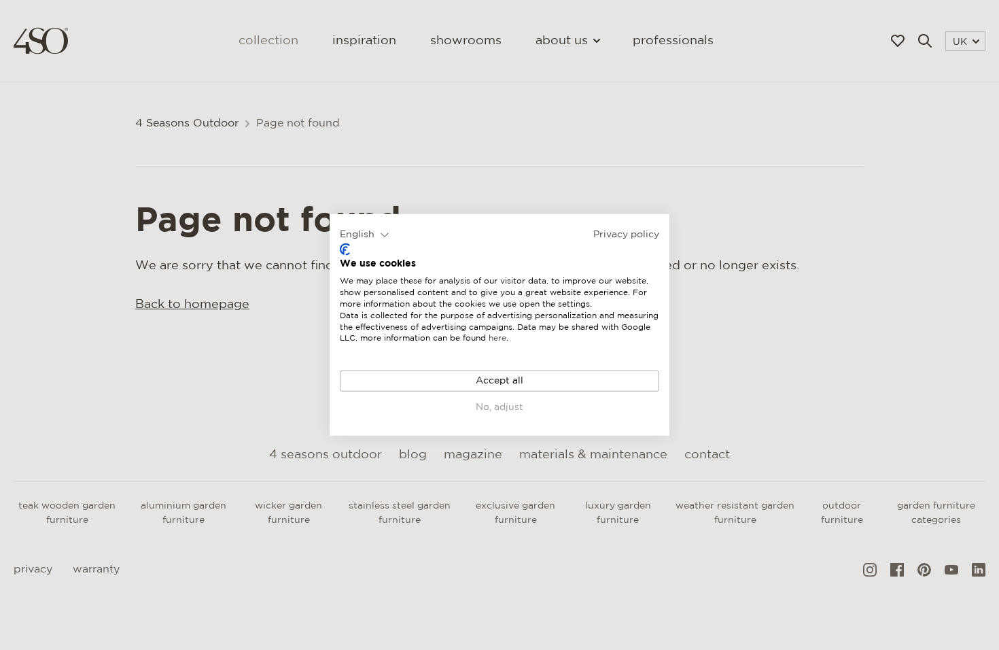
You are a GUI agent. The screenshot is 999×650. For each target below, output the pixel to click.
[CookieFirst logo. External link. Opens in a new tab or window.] (345, 249)
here (497, 338)
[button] (364, 235)
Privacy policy (626, 234)
